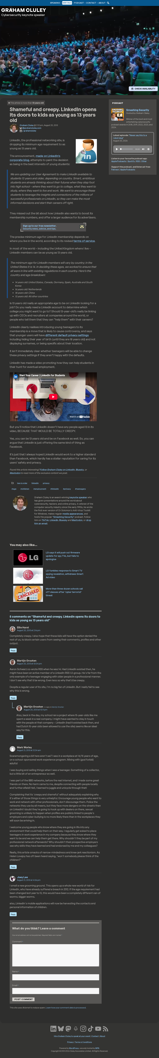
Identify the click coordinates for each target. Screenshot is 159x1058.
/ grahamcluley (29, 130)
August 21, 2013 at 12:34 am (29, 750)
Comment (17, 941)
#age (14, 489)
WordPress (74, 1048)
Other (144, 161)
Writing (67, 3)
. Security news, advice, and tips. (40, 227)
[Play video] (79, 50)
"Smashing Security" (63, 517)
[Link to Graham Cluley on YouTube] (98, 1028)
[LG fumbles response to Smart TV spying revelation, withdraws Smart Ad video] (28, 575)
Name (15, 971)
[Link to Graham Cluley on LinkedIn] (53, 1028)
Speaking (55, 3)
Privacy (46, 483)
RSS (138, 161)
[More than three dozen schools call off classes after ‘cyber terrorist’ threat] (28, 593)
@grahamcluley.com (31, 128)
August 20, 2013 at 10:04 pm (29, 663)
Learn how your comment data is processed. (66, 1007)
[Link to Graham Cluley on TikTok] (91, 1028)
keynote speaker (78, 497)
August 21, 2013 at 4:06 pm (28, 880)
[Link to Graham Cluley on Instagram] (83, 1028)
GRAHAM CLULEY (23, 10)
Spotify (131, 161)
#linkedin (54, 489)
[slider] (126, 149)
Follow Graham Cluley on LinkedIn (57, 469)
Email (15, 985)
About (102, 3)
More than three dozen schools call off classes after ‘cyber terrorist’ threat (64, 592)
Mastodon (15, 473)
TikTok (45, 520)
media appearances (72, 513)
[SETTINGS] (148, 149)
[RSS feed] (106, 1028)
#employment (39, 489)
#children (24, 489)
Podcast (79, 3)
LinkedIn (35, 483)
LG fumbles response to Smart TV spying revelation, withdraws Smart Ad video (64, 574)
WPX (97, 1048)
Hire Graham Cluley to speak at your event (72, 1036)
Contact (91, 3)
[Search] (108, 3)
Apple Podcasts (118, 161)
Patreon (115, 169)
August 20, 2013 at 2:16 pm (28, 630)
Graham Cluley (11, 3)
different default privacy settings (67, 335)
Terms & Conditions (83, 1042)
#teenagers (80, 489)
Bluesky (80, 469)
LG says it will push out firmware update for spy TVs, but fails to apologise (63, 556)
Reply (13, 650)
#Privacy (67, 489)
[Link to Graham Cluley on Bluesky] (61, 1028)
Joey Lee (22, 877)
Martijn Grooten (58, 707)
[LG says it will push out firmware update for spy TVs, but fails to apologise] (28, 557)
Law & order (22, 483)
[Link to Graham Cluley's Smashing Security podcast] (76, 1028)
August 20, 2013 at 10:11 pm (35, 709)
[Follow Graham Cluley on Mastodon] (68, 1028)
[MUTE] (143, 149)
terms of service (84, 241)
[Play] (116, 149)
